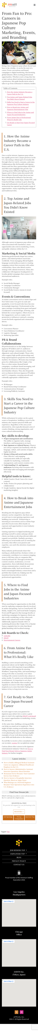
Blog (19, 857)
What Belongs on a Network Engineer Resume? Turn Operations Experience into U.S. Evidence (19, 784)
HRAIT (6, 638)
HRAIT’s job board (29, 716)
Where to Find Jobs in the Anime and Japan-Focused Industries (20, 113)
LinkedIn (7, 636)
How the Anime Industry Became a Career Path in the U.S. (19, 93)
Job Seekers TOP (17, 850)
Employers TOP (17, 854)
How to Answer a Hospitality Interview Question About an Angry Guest (18, 779)
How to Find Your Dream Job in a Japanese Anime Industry (17, 751)
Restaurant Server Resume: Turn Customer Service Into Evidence (19, 775)
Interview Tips (30, 817)
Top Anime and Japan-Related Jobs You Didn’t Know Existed (19, 98)
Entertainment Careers (12, 640)
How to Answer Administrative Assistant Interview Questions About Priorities (18, 770)
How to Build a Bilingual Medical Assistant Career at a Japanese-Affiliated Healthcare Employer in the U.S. (19, 764)
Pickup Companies (19, 818)
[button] (34, 5)
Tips (8, 832)
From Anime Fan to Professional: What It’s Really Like (19, 118)
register (14, 743)
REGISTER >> (19, 812)
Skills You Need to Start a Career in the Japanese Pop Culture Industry (21, 103)
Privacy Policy (19, 861)
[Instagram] (21, 1012)
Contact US (19, 864)
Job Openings (8, 817)
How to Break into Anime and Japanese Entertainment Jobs (17, 108)
